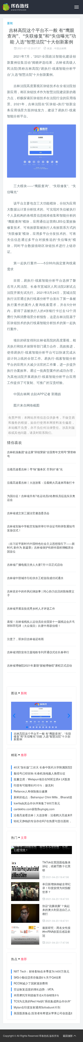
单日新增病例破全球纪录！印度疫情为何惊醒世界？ (56, 888)
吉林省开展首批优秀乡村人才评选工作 (31, 608)
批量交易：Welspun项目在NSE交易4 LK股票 (42, 779)
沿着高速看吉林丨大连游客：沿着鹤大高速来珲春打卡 (41, 482)
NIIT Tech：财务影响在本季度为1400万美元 (41, 971)
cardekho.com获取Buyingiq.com (34, 809)
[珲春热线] (16, 7)
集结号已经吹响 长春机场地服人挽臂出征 (39, 773)
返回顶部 (68, 1035)
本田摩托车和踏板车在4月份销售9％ (36, 995)
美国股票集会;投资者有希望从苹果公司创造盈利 (44, 1013)
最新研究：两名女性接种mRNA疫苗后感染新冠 (56, 932)
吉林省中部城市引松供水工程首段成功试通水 (35, 578)
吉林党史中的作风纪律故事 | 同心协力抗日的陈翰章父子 (40, 593)
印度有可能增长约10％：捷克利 (34, 785)
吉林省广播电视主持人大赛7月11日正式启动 (35, 565)
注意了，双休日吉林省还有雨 (25, 639)
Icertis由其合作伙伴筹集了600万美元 (37, 803)
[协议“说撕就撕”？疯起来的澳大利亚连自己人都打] (25, 913)
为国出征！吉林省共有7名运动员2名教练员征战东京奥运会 (41, 498)
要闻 (10, 23)
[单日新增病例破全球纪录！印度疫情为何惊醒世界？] (25, 891)
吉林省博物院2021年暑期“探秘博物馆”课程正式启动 (39, 665)
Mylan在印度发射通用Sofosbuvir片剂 (37, 1007)
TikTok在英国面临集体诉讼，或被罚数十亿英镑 (56, 866)
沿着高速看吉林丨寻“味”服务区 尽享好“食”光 (35, 469)
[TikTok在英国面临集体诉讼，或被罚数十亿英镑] (25, 869)
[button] (27, 727)
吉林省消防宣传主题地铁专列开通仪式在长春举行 (38, 652)
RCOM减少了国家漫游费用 (31, 983)
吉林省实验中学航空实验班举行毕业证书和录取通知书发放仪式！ (41, 528)
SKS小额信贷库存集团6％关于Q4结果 (37, 977)
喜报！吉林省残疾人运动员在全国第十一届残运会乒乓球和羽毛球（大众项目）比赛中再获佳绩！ (41, 624)
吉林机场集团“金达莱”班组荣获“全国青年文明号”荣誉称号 (41, 454)
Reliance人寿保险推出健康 (30, 791)
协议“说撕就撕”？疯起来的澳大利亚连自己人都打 (56, 910)
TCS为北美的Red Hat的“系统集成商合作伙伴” (42, 1001)
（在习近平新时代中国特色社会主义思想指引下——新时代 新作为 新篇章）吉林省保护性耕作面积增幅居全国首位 (41, 547)
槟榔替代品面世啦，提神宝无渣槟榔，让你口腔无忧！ (41, 848)
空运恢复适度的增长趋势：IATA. (34, 989)
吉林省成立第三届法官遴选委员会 (28, 513)
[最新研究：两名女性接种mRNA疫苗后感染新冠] (25, 935)
